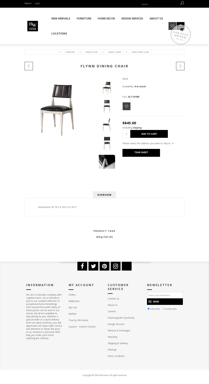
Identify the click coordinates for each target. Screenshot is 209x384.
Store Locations (116, 356)
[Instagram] (116, 266)
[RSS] (127, 266)
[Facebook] (82, 266)
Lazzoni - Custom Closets (82, 326)
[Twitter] (93, 266)
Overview (104, 194)
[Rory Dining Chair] (28, 66)
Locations (59, 33)
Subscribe (155, 308)
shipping (137, 127)
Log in (37, 3)
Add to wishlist (126, 106)
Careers (112, 311)
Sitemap (112, 349)
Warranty (112, 336)
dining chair (102, 236)
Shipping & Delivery (118, 343)
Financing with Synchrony (121, 317)
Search (182, 3)
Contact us (113, 298)
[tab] (104, 194)
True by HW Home (78, 320)
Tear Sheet (141, 152)
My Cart (73, 307)
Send (156, 301)
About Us (113, 305)
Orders (72, 294)
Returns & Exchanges (119, 330)
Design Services (116, 324)
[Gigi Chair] (180, 66)
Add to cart (149, 134)
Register (28, 3)
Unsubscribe (170, 308)
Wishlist (73, 313)
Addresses (74, 301)
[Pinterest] (104, 266)
